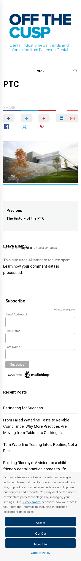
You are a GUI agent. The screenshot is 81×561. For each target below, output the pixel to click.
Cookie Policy (40, 553)
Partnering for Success (23, 408)
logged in (26, 247)
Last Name (12, 347)
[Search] (75, 71)
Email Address (16, 314)
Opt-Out (40, 533)
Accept (40, 523)
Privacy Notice (31, 502)
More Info (40, 544)
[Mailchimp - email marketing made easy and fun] (29, 378)
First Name (13, 331)
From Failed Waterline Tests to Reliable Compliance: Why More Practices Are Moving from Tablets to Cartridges (36, 426)
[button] (40, 70)
